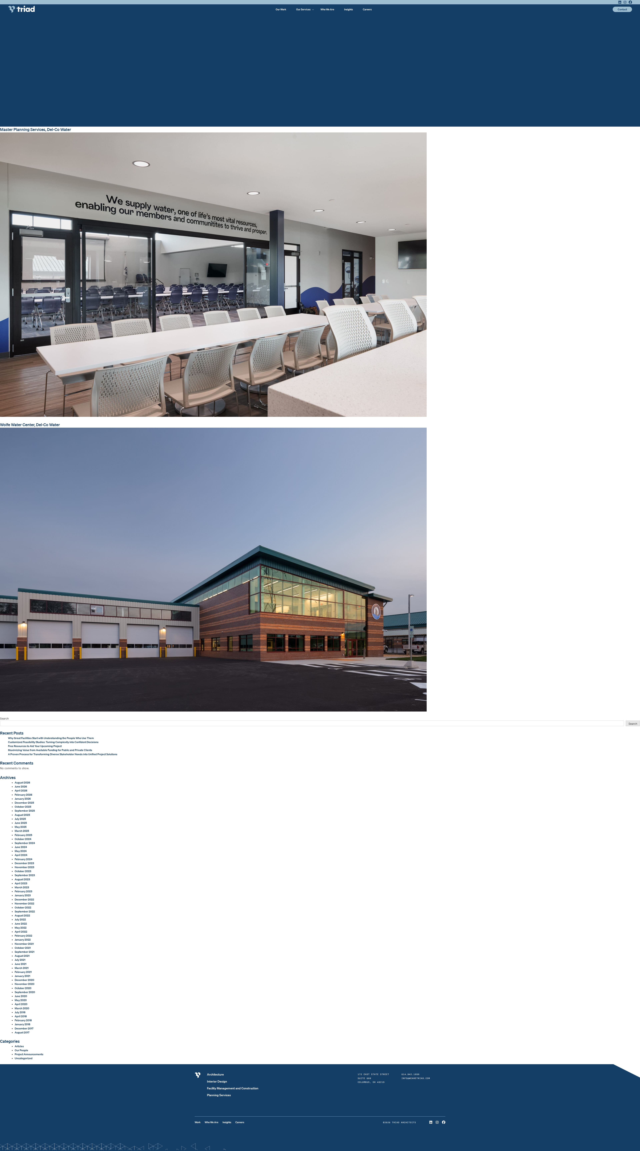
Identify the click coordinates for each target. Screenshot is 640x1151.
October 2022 (23, 907)
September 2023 (25, 875)
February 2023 (23, 891)
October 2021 (23, 947)
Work (197, 1122)
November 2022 (24, 903)
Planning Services (219, 1095)
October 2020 (23, 988)
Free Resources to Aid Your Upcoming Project (35, 746)
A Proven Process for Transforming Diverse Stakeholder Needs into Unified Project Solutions (62, 754)
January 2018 (22, 1024)
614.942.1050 (411, 1074)
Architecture (215, 1074)
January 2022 (23, 939)
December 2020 (24, 980)
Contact (622, 9)
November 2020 (24, 984)
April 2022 (21, 931)
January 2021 (22, 976)
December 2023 (24, 863)
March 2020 (22, 1008)
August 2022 (22, 915)
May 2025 (20, 826)
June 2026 (21, 786)
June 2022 (21, 923)
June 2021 (20, 964)
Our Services (303, 9)
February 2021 (23, 972)
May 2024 (21, 851)
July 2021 (20, 959)
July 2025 (20, 818)
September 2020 (25, 992)
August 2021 (22, 955)
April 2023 (21, 883)
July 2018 (20, 1012)
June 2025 (21, 822)
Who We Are (327, 9)
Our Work (281, 9)
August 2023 (22, 879)
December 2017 (24, 1028)
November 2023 (24, 867)
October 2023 (23, 871)
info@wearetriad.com (416, 1078)
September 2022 (25, 911)
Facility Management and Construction (232, 1088)
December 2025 (24, 802)
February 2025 (23, 835)
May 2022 (20, 927)
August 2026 (22, 782)
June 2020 (21, 996)
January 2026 (23, 798)
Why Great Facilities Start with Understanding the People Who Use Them (51, 738)
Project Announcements (29, 1054)
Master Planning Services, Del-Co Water (35, 129)
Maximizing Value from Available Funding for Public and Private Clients (50, 750)
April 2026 (21, 790)
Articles (19, 1046)
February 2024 (23, 859)
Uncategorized (23, 1058)
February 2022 (23, 935)
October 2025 (23, 806)
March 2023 (22, 887)
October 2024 (23, 839)
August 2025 (22, 814)
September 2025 (25, 810)
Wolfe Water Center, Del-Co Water (30, 424)
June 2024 (21, 847)
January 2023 (23, 895)
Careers (367, 9)
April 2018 (21, 1016)
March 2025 (22, 830)
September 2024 (25, 843)
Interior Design (217, 1081)
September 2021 (24, 951)
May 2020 (21, 1000)
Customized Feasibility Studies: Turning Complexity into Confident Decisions (53, 742)
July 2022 (20, 919)
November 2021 (24, 943)
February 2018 (23, 1020)
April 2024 (21, 855)
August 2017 (22, 1032)
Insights (348, 9)
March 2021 (21, 968)
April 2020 (21, 1004)
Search (4, 718)
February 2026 (23, 794)
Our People (21, 1050)
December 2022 (24, 899)
